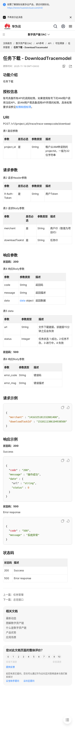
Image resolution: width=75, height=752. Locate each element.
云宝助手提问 (12, 681)
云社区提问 (28, 681)
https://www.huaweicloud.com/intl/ (25, 7)
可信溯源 (59, 43)
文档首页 (7, 43)
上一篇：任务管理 (13, 594)
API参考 (40, 43)
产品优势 (11, 632)
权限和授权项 (23, 106)
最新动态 (11, 618)
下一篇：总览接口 (13, 599)
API (49, 43)
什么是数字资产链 (16, 627)
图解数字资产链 (15, 622)
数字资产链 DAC (24, 43)
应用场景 (11, 637)
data (22, 300)
